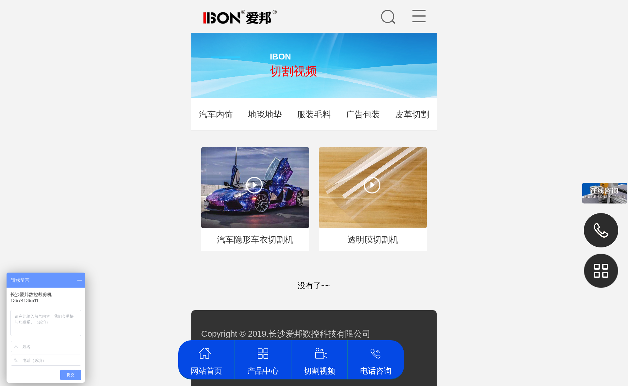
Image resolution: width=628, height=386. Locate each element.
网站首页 (206, 353)
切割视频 (319, 353)
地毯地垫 (265, 114)
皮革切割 (412, 114)
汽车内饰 (216, 114)
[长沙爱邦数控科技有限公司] (228, 7)
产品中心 (263, 353)
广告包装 (363, 114)
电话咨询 (376, 353)
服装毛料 (314, 114)
